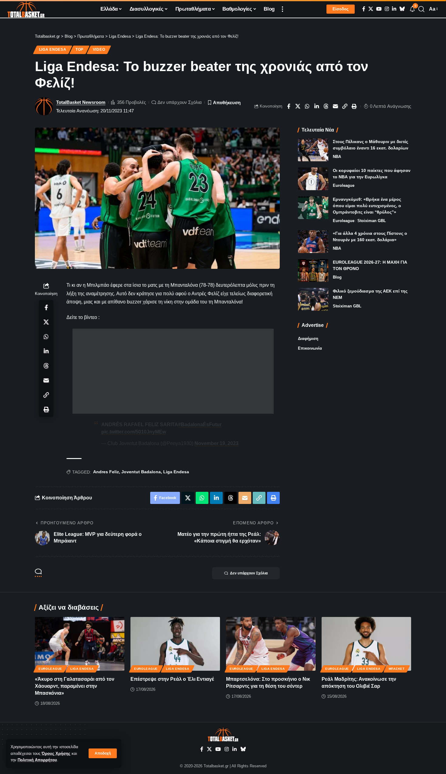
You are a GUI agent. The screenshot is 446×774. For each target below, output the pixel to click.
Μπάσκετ (397, 668)
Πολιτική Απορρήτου (37, 760)
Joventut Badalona (141, 471)
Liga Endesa (52, 49)
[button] (103, 753)
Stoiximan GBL (371, 220)
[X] (371, 9)
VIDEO (99, 49)
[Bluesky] (402, 9)
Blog (337, 277)
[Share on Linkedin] (317, 106)
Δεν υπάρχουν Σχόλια (179, 102)
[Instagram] (386, 9)
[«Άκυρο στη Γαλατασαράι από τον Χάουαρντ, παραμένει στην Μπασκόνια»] (79, 644)
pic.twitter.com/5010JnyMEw (133, 431)
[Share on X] (298, 106)
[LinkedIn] (394, 9)
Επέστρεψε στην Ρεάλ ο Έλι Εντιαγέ (172, 679)
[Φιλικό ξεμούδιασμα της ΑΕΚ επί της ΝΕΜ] (313, 299)
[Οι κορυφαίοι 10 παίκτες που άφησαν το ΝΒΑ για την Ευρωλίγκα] (313, 178)
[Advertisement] (173, 371)
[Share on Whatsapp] (307, 106)
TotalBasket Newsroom (80, 102)
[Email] (335, 106)
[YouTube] (379, 9)
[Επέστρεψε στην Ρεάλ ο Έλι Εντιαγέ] (175, 644)
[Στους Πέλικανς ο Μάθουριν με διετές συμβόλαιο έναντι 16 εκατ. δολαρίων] (313, 150)
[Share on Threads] (326, 106)
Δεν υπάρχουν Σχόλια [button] (249, 573)
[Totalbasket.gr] (26, 9)
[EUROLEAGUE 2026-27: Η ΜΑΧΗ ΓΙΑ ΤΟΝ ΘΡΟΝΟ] (313, 270)
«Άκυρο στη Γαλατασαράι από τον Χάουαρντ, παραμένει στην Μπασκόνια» (74, 686)
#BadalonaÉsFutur (199, 424)
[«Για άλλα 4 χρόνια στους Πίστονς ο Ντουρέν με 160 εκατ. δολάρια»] (313, 241)
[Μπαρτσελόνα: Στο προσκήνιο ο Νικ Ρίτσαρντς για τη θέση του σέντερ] (271, 644)
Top (79, 49)
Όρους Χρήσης (56, 753)
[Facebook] (364, 9)
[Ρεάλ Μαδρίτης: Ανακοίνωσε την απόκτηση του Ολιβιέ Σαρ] (366, 644)
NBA (337, 156)
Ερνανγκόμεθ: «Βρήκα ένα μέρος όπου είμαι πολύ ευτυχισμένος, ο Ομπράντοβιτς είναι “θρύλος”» (367, 205)
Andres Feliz (106, 471)
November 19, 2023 (216, 443)
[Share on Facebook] (288, 106)
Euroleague (343, 185)
